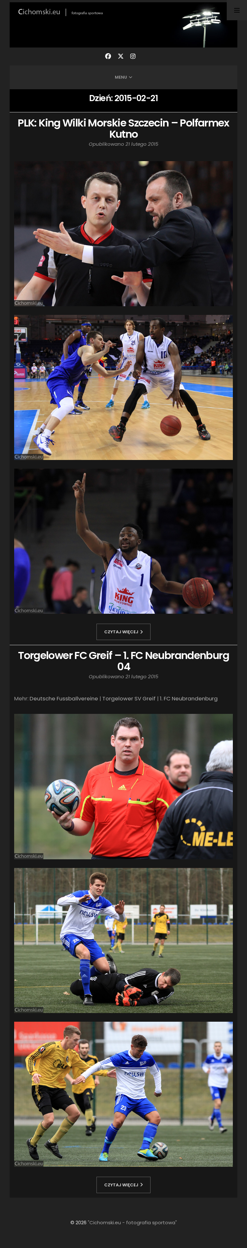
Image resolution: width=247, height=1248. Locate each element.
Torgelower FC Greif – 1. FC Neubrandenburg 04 (123, 661)
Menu (121, 77)
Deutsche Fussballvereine (64, 698)
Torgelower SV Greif (129, 698)
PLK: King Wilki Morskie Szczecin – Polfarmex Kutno (123, 129)
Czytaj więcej (121, 632)
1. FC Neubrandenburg (189, 698)
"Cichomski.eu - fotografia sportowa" (132, 1222)
